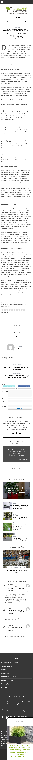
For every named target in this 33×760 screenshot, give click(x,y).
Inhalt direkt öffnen (23, 459)
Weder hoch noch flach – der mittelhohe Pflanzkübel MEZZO (19, 755)
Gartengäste (4, 669)
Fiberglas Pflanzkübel (14, 747)
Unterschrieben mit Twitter (9, 386)
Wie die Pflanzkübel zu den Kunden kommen (16, 572)
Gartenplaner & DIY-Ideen (8, 676)
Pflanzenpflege (5, 684)
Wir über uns (4, 687)
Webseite (4, 406)
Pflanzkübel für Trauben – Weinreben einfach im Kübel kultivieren (16, 588)
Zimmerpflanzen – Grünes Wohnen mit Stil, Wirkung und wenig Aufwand (17, 490)
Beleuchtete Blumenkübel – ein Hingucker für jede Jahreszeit (15, 629)
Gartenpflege (5, 673)
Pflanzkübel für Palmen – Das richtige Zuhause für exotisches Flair (20, 517)
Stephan (17, 38)
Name (3, 398)
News (16, 485)
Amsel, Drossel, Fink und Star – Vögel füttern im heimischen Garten (16, 375)
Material (24, 749)
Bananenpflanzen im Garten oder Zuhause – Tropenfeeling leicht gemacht (21, 527)
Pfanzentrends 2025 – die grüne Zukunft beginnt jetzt (20, 539)
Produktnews (20, 750)
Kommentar (4, 391)
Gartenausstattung (6, 666)
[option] (16, 562)
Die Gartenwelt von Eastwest (16, 567)
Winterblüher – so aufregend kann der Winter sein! (16, 367)
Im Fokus (28, 747)
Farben (27, 745)
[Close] (7, 717)
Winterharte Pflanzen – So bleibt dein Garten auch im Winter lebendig (20, 507)
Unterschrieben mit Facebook (24, 386)
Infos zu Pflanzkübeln (15, 749)
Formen (23, 747)
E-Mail (3, 401)
